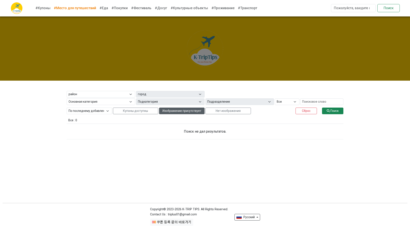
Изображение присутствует (182, 111)
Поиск (389, 8)
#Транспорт (247, 8)
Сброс (306, 111)
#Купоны (42, 8)
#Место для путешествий (75, 8)
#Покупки (119, 8)
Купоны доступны (135, 111)
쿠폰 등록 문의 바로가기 (173, 222)
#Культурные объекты (189, 8)
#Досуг (161, 8)
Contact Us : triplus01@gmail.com (173, 214)
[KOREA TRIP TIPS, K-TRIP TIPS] (16, 8)
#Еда (104, 8)
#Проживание (222, 8)
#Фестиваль (141, 8)
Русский (249, 217)
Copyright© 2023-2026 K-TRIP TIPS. (189, 209)
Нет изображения (228, 111)
